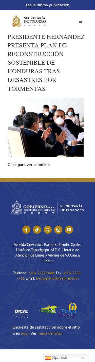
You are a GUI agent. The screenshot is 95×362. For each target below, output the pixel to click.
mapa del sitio (49, 333)
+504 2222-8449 (41, 273)
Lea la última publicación (47, 5)
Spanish (59, 357)
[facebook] (26, 230)
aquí (25, 333)
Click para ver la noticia (29, 165)
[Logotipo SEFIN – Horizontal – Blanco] (29, 15)
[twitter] (48, 230)
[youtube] (69, 230)
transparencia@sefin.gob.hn (57, 278)
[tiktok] (37, 230)
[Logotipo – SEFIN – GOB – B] (47, 199)
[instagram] (58, 230)
